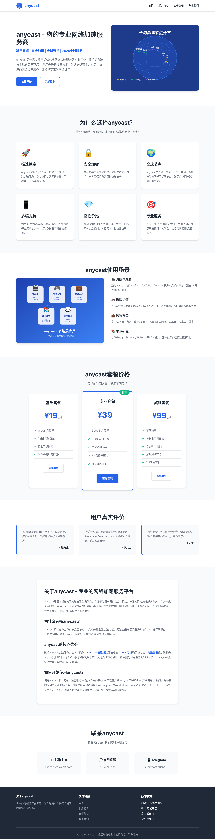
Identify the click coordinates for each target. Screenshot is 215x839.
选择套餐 (53, 468)
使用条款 (121, 834)
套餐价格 (179, 5)
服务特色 (163, 5)
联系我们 (194, 5)
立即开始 (27, 81)
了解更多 (50, 81)
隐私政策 (133, 834)
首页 (150, 5)
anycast (92, 834)
